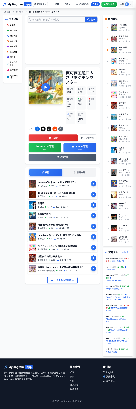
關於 (72, 376)
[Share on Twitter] (43, 129)
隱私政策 (74, 385)
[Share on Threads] (49, 129)
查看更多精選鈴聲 (62, 280)
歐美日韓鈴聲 (13, 63)
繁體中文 (110, 376)
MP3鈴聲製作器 (82, 4)
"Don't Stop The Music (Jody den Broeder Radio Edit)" (118, 298)
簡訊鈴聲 (13, 46)
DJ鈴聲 (12, 57)
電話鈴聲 (13, 35)
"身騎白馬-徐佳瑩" (118, 261)
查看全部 (125, 252)
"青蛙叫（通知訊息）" (114, 289)
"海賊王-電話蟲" (111, 352)
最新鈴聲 (13, 30)
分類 (66, 4)
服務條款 (74, 389)
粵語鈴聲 (13, 41)
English (110, 372)
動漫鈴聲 (20, 12)
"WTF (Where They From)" (115, 280)
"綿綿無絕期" (110, 269)
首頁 (57, 4)
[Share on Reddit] (54, 129)
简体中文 (110, 380)
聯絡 (72, 380)
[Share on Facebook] (37, 129)
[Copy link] (60, 129)
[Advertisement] (62, 42)
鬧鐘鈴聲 (13, 51)
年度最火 (13, 25)
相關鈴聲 (80, 172)
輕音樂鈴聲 (14, 76)
